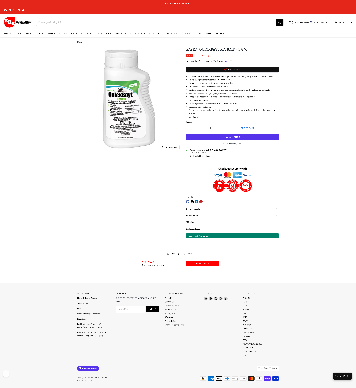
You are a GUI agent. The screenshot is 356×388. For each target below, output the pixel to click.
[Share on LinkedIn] (196, 201)
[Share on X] (192, 201)
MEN (17, 33)
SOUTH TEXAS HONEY (167, 33)
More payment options (232, 143)
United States (266, 368)
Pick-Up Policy (170, 313)
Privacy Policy (170, 321)
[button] (340, 22)
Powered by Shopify (84, 380)
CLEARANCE (186, 33)
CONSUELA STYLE (203, 33)
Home (79, 42)
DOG (27, 33)
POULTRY (85, 33)
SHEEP (62, 33)
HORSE (38, 33)
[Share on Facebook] (187, 201)
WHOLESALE (220, 33)
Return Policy (170, 309)
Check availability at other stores (201, 156)
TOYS (151, 33)
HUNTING (139, 33)
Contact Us (169, 301)
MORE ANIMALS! (102, 33)
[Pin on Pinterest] (201, 201)
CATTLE (50, 33)
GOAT (73, 33)
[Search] (279, 22)
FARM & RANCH (122, 33)
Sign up (152, 309)
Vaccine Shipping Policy (174, 324)
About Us (168, 298)
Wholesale (169, 317)
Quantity (189, 122)
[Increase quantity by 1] (210, 128)
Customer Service (172, 305)
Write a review (202, 263)
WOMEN (7, 33)
